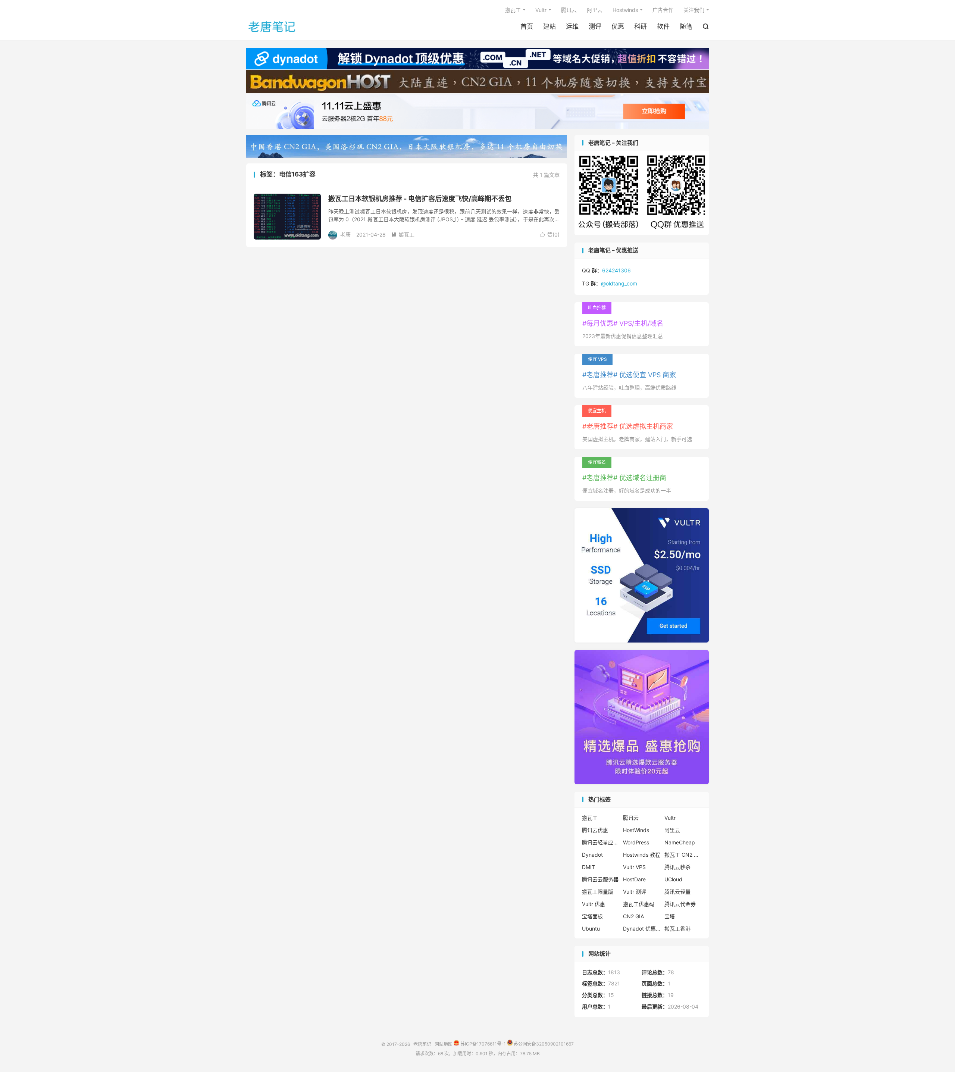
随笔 (686, 26)
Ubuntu (591, 928)
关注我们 (693, 10)
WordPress (636, 842)
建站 (549, 26)
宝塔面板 (592, 916)
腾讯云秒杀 (677, 867)
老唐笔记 (272, 26)
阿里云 (594, 10)
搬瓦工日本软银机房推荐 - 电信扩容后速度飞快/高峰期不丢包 (419, 199)
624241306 (616, 270)
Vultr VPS (634, 867)
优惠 (617, 26)
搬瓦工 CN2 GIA (683, 854)
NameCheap (679, 842)
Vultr (541, 10)
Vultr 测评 (634, 891)
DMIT (588, 867)
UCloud (673, 879)
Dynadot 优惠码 (641, 928)
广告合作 (662, 10)
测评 (595, 26)
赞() (550, 234)
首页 (526, 26)
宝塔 (669, 916)
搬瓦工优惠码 (638, 904)
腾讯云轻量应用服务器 (600, 842)
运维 (572, 26)
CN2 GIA (633, 916)
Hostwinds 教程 (641, 854)
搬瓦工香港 (677, 928)
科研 (640, 26)
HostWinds (636, 830)
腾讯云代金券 (680, 904)
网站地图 (444, 1044)
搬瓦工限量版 (597, 891)
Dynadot (592, 854)
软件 (663, 26)
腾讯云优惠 (595, 830)
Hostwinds (625, 10)
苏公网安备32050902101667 (543, 1044)
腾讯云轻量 (677, 891)
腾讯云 (569, 10)
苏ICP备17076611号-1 (482, 1044)
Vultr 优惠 (593, 904)
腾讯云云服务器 (600, 879)
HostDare (634, 879)
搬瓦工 (513, 10)
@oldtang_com (619, 283)
